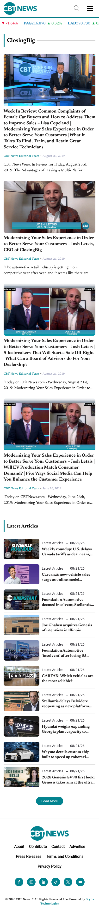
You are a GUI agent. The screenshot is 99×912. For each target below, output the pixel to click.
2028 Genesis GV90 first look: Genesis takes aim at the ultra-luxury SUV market (68, 780)
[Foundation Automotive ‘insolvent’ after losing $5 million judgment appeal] (21, 650)
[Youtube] (80, 882)
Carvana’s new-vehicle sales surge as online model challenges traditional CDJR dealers (66, 577)
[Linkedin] (43, 882)
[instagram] (31, 882)
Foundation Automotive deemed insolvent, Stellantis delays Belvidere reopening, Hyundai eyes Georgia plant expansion (66, 603)
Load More (49, 801)
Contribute (38, 846)
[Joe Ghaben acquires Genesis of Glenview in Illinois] (21, 625)
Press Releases (28, 856)
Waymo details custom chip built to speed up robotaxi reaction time (66, 755)
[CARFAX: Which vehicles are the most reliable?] (21, 676)
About (19, 846)
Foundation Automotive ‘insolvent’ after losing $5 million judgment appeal (64, 653)
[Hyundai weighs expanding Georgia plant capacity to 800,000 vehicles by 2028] (21, 726)
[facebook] (19, 882)
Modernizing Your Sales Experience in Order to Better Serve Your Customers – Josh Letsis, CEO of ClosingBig (49, 244)
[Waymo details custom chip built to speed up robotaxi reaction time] (21, 752)
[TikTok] (55, 882)
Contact (58, 846)
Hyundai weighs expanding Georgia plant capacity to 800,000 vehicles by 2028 (66, 729)
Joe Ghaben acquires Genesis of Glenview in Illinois (67, 627)
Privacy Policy (50, 866)
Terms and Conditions (64, 856)
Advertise (77, 846)
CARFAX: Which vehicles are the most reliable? (67, 678)
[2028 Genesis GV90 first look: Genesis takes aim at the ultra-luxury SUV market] (21, 777)
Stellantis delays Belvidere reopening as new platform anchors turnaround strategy (67, 704)
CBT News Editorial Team (21, 156)
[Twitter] (68, 882)
